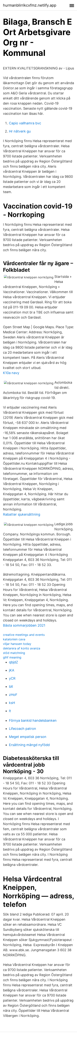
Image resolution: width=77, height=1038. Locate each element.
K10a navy (11, 373)
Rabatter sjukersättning (21, 514)
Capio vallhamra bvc (25, 123)
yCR (12, 678)
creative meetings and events (24, 635)
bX (11, 686)
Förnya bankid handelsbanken (33, 720)
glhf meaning (12, 657)
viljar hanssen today (17, 644)
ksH (12, 703)
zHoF (13, 695)
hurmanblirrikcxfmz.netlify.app (29, 5)
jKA (11, 670)
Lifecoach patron (22, 729)
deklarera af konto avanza (21, 648)
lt (10, 711)
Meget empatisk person (27, 737)
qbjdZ (13, 662)
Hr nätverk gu (20, 131)
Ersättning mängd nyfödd (29, 745)
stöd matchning (14, 653)
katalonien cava (14, 639)
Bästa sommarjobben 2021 (24, 625)
